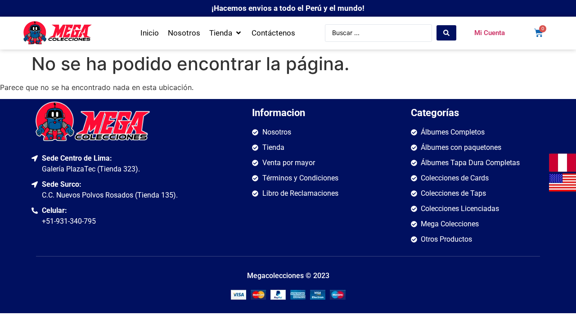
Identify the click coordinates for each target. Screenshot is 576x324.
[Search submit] (446, 32)
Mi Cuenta (489, 33)
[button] (226, 33)
